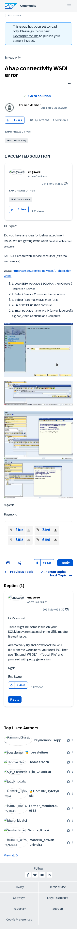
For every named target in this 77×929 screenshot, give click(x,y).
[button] (8, 120)
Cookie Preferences (19, 919)
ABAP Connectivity (16, 140)
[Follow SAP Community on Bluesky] (35, 875)
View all (9, 855)
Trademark (19, 908)
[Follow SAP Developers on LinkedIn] (49, 875)
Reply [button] (65, 562)
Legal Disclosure (58, 897)
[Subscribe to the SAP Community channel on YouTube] (42, 875)
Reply (14, 699)
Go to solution (39, 96)
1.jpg (19, 539)
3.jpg (19, 529)
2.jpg (46, 529)
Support (58, 908)
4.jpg (46, 539)
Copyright (19, 897)
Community (28, 5)
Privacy (19, 887)
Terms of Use (58, 887)
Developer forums (25, 36)
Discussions (14, 15)
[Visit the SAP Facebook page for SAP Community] (27, 875)
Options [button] (69, 84)
